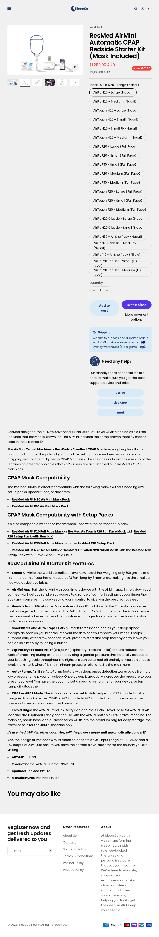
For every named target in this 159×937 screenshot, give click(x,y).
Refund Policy (73, 863)
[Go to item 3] (37, 83)
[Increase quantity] (106, 290)
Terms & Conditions (78, 856)
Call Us (120, 393)
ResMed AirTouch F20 (85, 531)
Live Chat (120, 403)
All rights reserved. (54, 925)
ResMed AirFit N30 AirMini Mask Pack (41, 499)
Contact (69, 842)
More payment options (136, 317)
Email (120, 412)
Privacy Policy (73, 870)
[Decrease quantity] (94, 290)
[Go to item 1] (12, 83)
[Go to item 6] (75, 83)
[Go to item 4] (50, 83)
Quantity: (96, 283)
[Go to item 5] (62, 83)
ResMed (95, 27)
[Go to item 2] (25, 83)
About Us (70, 835)
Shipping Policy (74, 849)
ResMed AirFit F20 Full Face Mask (38, 531)
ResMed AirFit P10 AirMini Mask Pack (40, 506)
